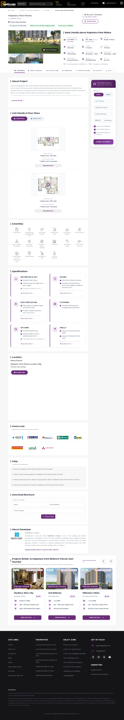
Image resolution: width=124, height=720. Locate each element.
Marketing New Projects (99, 674)
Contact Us (12, 654)
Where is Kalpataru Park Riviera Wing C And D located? (33, 469)
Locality (98, 70)
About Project (36, 70)
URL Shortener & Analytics (72, 662)
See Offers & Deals (91, 17)
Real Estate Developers (44, 675)
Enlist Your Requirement (72, 649)
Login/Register (68, 675)
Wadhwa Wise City (23, 593)
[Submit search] (51, 4)
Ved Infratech (53, 596)
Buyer (99, 94)
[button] (109, 3)
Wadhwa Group (19, 596)
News (10, 662)
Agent (108, 94)
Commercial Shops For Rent (46, 649)
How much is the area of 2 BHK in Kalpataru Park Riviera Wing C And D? (39, 485)
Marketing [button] (94, 3)
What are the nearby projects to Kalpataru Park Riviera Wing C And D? (38, 474)
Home (10, 645)
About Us (11, 649)
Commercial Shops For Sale (46, 645)
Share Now (91, 21)
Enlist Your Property (70, 645)
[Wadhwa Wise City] (28, 578)
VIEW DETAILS (26, 617)
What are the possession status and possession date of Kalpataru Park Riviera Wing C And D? (47, 479)
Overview (20, 70)
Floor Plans (53, 70)
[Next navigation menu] (114, 70)
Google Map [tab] (20, 372)
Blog (10, 658)
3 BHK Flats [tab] (36, 118)
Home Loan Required (103, 126)
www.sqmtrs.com (73, 713)
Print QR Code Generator (72, 667)
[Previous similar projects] (103, 561)
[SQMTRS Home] (8, 4)
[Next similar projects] (110, 561)
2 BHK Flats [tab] (20, 118)
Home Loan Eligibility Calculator (74, 654)
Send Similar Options (103, 129)
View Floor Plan (90, 41)
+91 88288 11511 (100, 651)
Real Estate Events (15, 667)
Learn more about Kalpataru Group (42, 550)
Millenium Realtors (90, 596)
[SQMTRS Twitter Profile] (104, 657)
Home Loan (83, 4)
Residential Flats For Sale (44, 666)
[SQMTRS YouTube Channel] (110, 657)
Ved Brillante (55, 593)
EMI (39, 596)
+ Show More (16, 100)
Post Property (59, 3)
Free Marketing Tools (71, 658)
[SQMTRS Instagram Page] (99, 657)
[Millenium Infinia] (96, 578)
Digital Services (96, 670)
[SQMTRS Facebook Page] (93, 657)
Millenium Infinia (91, 593)
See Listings (70, 41)
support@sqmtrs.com (103, 645)
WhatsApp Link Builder (71, 671)
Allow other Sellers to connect (103, 133)
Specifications (83, 70)
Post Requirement (71, 4)
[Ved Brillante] (62, 578)
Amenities (68, 70)
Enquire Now (48, 165)
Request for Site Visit (15, 675)
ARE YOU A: (96, 91)
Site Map (11, 671)
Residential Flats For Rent (45, 671)
